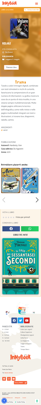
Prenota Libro (11, 67)
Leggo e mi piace (25, 344)
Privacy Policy (9, 402)
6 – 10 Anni (5, 335)
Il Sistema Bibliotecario (7, 398)
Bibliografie (17, 398)
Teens (22, 346)
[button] (36, 3)
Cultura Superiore (26, 332)
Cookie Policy (21, 402)
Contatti (24, 398)
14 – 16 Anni (5, 341)
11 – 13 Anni (5, 338)
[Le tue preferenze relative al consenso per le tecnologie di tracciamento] (37, 401)
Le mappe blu (24, 341)
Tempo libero (24, 349)
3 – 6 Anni (5, 332)
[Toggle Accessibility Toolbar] (4, 400)
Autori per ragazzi (26, 329)
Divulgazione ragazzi (27, 335)
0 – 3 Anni (5, 329)
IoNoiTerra (24, 338)
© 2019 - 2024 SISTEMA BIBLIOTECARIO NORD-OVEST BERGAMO (18, 393)
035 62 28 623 (9, 373)
